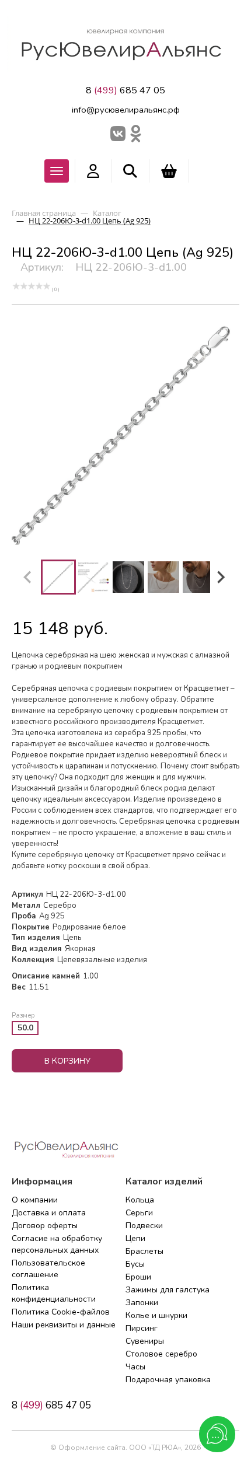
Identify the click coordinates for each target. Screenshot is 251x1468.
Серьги (139, 1212)
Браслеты (144, 1251)
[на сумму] (169, 171)
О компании (35, 1199)
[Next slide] (220, 577)
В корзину (67, 1061)
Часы (135, 1366)
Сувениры (145, 1341)
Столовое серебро (161, 1353)
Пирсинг (142, 1328)
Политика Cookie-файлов (61, 1311)
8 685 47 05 (125, 90)
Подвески (144, 1225)
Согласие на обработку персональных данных (57, 1244)
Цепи (135, 1238)
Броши (138, 1276)
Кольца (140, 1199)
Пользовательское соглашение (48, 1268)
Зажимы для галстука (168, 1289)
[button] (58, 577)
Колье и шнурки (156, 1315)
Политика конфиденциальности (54, 1293)
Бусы (135, 1264)
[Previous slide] (28, 577)
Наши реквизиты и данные (64, 1324)
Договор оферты (45, 1225)
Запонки (142, 1302)
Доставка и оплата (49, 1212)
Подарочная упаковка (168, 1379)
